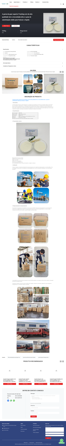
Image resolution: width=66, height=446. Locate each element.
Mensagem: (33, 393)
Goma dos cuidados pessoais (36, 430)
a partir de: (33, 405)
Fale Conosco (22, 431)
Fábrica (22, 427)
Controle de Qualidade (24, 429)
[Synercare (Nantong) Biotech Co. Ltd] (5, 3)
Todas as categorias (36, 432)
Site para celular (31, 442)
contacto (33, 416)
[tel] (17, 401)
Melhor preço (6, 25)
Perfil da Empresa (23, 425)
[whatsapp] (11, 401)
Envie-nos (15, 25)
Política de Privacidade (39, 442)
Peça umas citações (58, 39)
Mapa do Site (25, 442)
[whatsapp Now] (61, 443)
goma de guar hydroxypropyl (37, 427)
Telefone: (32, 410)
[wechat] (14, 401)
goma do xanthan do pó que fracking (29, 357)
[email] (8, 401)
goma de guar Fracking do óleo (43, 357)
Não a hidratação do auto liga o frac (14, 357)
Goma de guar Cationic (36, 425)
